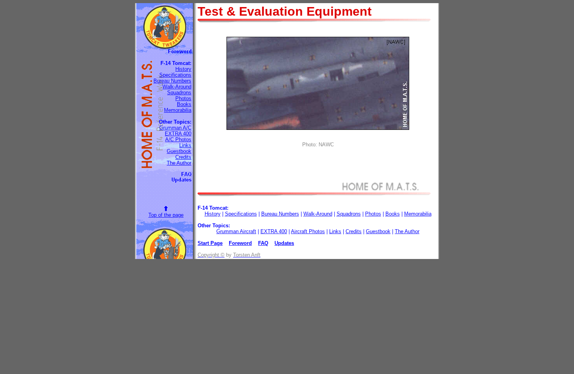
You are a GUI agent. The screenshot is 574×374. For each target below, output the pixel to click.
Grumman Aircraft (236, 231)
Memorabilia (177, 110)
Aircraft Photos (308, 231)
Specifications (175, 75)
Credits (183, 157)
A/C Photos (178, 139)
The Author (179, 163)
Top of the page (166, 215)
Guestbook (179, 151)
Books (184, 104)
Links (185, 145)
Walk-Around (176, 87)
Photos (183, 98)
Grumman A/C (175, 128)
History (183, 69)
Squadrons (179, 92)
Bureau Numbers (172, 81)
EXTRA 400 (178, 134)
